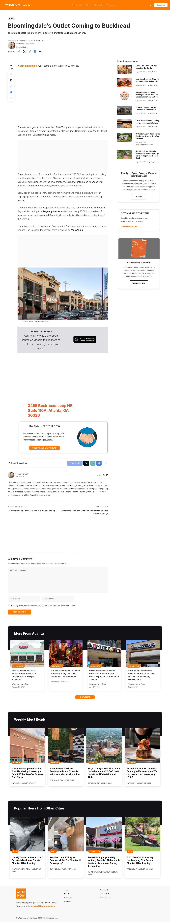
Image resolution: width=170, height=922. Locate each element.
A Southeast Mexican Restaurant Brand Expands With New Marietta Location (65, 771)
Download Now (139, 283)
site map (67, 211)
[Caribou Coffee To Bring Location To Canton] (124, 69)
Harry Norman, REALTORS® (144, 145)
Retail (88, 5)
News (15, 851)
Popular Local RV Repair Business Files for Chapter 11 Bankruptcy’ (65, 860)
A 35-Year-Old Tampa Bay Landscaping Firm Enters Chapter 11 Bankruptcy (140, 860)
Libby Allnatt (29, 44)
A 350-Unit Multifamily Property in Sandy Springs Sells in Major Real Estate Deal (147, 154)
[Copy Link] (29, 51)
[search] (150, 5)
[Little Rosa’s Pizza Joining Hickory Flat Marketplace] (124, 123)
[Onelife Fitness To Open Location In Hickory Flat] (124, 110)
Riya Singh (151, 162)
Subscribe (161, 5)
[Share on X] (24, 51)
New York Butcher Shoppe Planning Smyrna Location (147, 80)
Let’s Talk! (139, 196)
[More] (40, 51)
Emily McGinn (152, 72)
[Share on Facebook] (18, 51)
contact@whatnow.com (43, 906)
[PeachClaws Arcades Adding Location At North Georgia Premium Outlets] (124, 95)
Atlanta (16, 762)
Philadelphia (94, 851)
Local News (18, 666)
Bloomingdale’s (28, 65)
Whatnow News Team (20, 684)
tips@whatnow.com (129, 226)
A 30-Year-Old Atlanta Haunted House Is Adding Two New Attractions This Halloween (65, 673)
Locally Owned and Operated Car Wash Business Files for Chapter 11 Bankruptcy (27, 860)
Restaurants (77, 5)
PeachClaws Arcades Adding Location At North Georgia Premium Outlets (147, 94)
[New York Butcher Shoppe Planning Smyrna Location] (124, 82)
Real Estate (98, 5)
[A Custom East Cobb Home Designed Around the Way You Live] (124, 137)
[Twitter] (103, 475)
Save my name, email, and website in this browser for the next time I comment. (43, 605)
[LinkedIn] (107, 475)
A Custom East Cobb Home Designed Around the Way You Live (148, 136)
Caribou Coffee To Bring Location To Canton (146, 67)
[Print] (34, 51)
